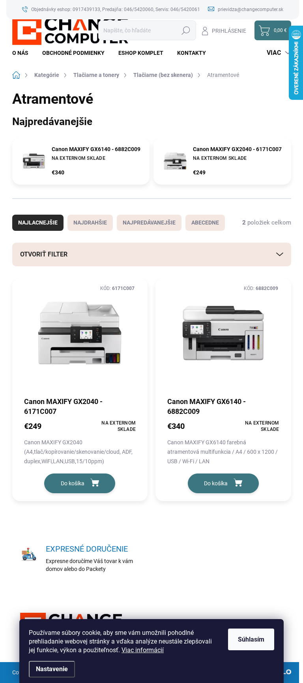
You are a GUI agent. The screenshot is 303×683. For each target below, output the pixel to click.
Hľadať (186, 30)
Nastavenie (52, 669)
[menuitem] (23, 53)
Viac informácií (143, 650)
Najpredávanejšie (149, 222)
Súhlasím (251, 639)
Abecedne (205, 222)
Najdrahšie (90, 222)
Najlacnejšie (38, 222)
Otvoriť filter (43, 254)
